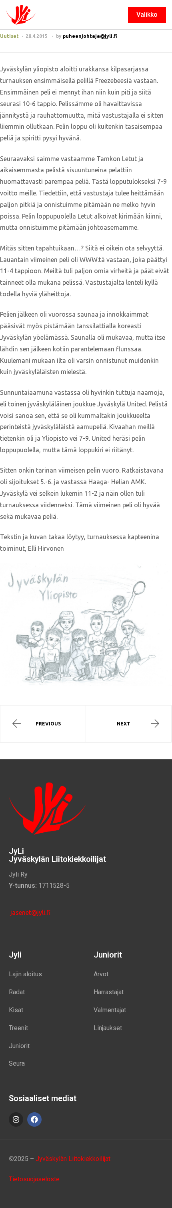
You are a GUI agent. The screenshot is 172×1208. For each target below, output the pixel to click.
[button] (147, 15)
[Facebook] (34, 1119)
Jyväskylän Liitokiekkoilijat (73, 1159)
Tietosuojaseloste (34, 1179)
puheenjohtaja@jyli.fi (90, 36)
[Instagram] (16, 1119)
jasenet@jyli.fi (29, 912)
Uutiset (9, 36)
